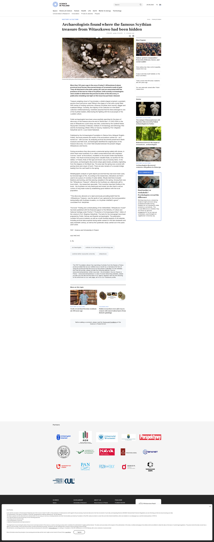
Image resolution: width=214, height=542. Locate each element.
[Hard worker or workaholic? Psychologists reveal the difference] (148, 197)
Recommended (145, 172)
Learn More (68, 532)
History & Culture (65, 11)
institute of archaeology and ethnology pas (99, 247)
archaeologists (76, 247)
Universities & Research (61, 13)
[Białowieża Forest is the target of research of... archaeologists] (148, 136)
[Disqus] (98, 352)
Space (55, 11)
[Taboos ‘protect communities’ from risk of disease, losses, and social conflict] (148, 53)
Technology (117, 11)
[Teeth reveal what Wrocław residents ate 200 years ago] (83, 302)
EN (160, 4)
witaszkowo (103, 254)
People (97, 13)
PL (157, 5)
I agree (79, 532)
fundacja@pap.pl (53, 528)
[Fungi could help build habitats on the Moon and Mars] (148, 74)
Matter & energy (105, 11)
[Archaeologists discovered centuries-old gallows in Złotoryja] (148, 157)
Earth (95, 11)
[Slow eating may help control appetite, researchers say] (148, 68)
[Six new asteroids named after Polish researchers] (148, 88)
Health (83, 11)
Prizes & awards (87, 13)
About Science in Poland (101, 502)
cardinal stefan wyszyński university (83, 254)
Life (89, 11)
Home (148, 19)
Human (76, 11)
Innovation (75, 13)
